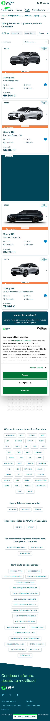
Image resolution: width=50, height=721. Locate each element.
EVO (43, 447)
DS (26, 447)
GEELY (28, 452)
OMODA (8, 475)
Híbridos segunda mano (15, 644)
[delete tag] (21, 33)
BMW (42, 435)
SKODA (27, 480)
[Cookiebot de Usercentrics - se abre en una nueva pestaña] (37, 328)
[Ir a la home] (7, 3)
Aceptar (25, 375)
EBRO (34, 447)
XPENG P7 (31, 527)
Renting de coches (36, 644)
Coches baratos (16, 571)
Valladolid (25, 509)
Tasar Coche (35, 650)
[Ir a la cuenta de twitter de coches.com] (2, 694)
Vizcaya (38, 509)
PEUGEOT (29, 475)
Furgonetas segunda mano (25, 633)
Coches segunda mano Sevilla (25, 605)
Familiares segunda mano (16, 627)
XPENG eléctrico (37, 548)
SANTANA (7, 480)
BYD (8, 441)
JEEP (21, 458)
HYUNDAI (39, 452)
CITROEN (30, 441)
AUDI (21, 435)
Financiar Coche (37, 627)
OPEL (18, 475)
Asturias (12, 509)
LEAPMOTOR (8, 463)
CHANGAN (18, 441)
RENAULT (41, 475)
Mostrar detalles (36, 368)
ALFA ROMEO (10, 435)
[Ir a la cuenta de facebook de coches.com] (17, 694)
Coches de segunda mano (36, 577)
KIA (30, 458)
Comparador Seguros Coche (25, 616)
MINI (17, 469)
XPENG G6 (19, 527)
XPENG (30, 491)
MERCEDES (42, 463)
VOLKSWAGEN (40, 486)
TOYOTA (27, 486)
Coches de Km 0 (34, 571)
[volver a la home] (7, 688)
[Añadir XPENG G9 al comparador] (45, 48)
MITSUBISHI (28, 469)
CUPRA (41, 441)
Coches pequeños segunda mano (25, 588)
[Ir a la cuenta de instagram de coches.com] (10, 694)
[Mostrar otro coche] (25, 71)
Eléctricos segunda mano (25, 622)
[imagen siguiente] (46, 60)
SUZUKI (7, 486)
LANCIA (39, 458)
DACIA (7, 447)
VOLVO (20, 491)
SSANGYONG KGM (40, 480)
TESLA (17, 486)
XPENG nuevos (25, 553)
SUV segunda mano (17, 650)
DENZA (17, 447)
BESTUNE (32, 435)
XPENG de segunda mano (16, 548)
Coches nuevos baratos (25, 582)
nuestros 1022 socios (21, 341)
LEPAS (20, 463)
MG (9, 469)
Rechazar (25, 390)
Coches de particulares (13, 577)
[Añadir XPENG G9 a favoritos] (42, 48)
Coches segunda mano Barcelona (25, 593)
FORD (18, 452)
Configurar (23, 383)
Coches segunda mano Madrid (25, 599)
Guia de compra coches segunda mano (25, 638)
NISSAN (40, 469)
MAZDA (30, 463)
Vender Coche (25, 655)
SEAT (17, 480)
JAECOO (11, 458)
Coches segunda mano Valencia (25, 610)
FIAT (9, 452)
